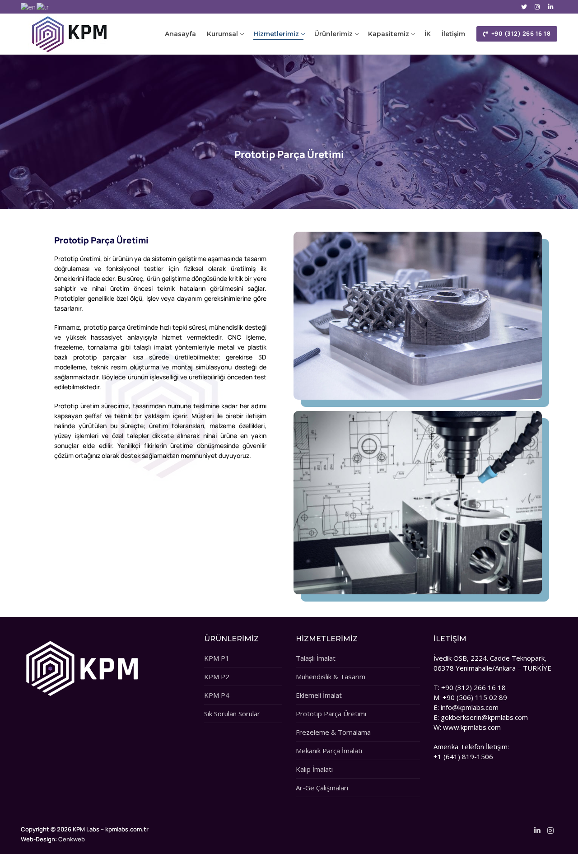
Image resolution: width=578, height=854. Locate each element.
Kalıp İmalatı (314, 769)
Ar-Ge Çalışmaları (322, 787)
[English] (29, 6)
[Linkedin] (550, 6)
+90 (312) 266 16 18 (519, 33)
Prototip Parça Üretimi (331, 713)
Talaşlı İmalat (316, 658)
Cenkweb (71, 839)
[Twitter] (524, 6)
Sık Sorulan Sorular (232, 713)
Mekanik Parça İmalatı (329, 750)
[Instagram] (537, 6)
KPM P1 (216, 658)
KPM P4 (216, 695)
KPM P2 (216, 676)
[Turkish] (43, 6)
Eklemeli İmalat (319, 695)
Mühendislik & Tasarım (330, 676)
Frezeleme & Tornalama (333, 732)
